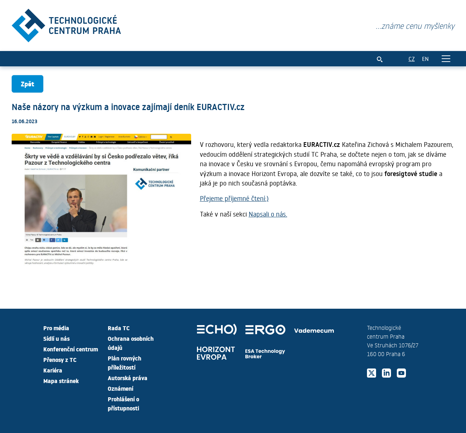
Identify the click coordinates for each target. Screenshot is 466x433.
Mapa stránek (61, 380)
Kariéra (52, 370)
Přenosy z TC (59, 359)
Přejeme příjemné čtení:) (234, 198)
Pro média (56, 327)
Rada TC (119, 327)
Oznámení (120, 388)
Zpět (27, 83)
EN (425, 58)
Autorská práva (127, 377)
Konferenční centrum (70, 348)
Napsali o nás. (268, 214)
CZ (411, 58)
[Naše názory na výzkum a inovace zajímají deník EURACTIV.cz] (66, 23)
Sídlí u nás (56, 338)
